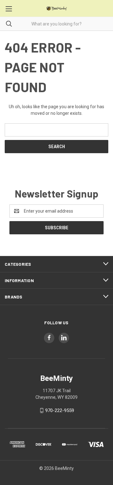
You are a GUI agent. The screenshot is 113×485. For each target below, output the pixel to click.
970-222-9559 (59, 410)
